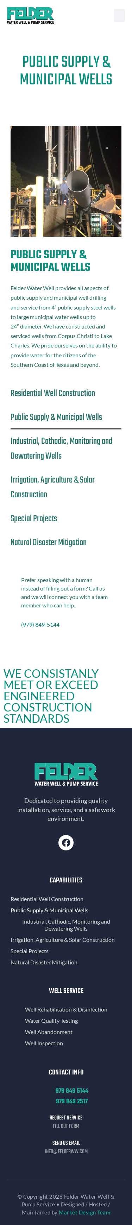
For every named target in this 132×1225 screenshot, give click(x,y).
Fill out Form (66, 1126)
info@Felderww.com (66, 1151)
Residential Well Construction (53, 394)
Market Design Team (84, 1212)
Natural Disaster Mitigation (49, 543)
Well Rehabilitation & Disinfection (66, 1009)
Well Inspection (44, 1043)
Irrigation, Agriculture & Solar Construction (53, 487)
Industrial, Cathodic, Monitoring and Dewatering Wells (61, 448)
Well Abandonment (49, 1031)
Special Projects (34, 519)
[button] (119, 15)
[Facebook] (66, 842)
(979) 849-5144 (40, 624)
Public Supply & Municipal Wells (56, 417)
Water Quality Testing (51, 1020)
